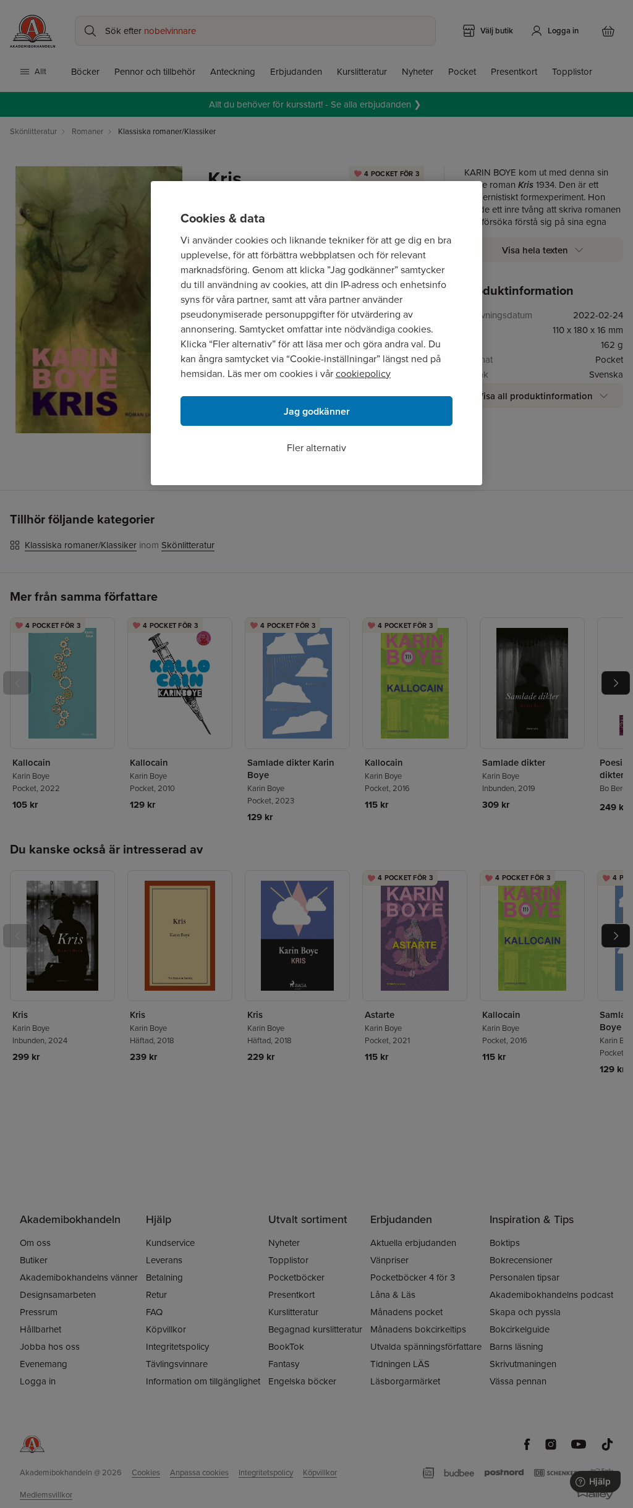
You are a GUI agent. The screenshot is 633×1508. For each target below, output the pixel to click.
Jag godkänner (317, 411)
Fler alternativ (316, 448)
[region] (316, 333)
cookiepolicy (363, 373)
